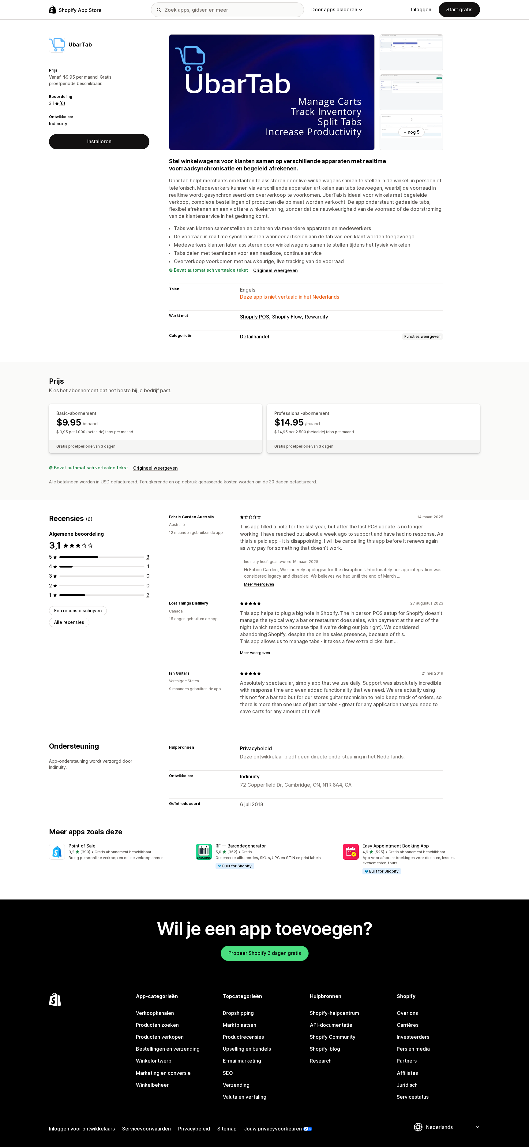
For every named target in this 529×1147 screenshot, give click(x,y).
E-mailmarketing (242, 1061)
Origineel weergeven (275, 270)
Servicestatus (413, 1097)
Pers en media (413, 1049)
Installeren (99, 141)
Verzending (236, 1085)
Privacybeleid (256, 748)
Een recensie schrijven (78, 610)
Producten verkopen (160, 1037)
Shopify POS (254, 317)
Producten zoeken (157, 1025)
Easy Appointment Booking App (395, 845)
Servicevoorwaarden (146, 1129)
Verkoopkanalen (155, 1013)
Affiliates (407, 1073)
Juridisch (407, 1085)
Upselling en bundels (247, 1049)
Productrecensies (243, 1037)
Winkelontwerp (153, 1061)
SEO (228, 1073)
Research (321, 1061)
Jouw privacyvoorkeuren (273, 1129)
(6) (62, 103)
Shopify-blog (325, 1049)
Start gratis (459, 9)
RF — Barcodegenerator (241, 845)
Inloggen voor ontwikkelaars (82, 1129)
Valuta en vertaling (244, 1097)
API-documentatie (331, 1025)
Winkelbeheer (152, 1085)
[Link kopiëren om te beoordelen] (217, 517)
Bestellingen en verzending (168, 1049)
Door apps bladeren (334, 9)
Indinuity (58, 123)
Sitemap (227, 1129)
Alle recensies (69, 622)
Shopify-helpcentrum (334, 1013)
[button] (117, 852)
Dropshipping (238, 1013)
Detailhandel (254, 336)
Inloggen (421, 9)
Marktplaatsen (239, 1025)
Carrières (407, 1025)
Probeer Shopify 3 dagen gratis (264, 953)
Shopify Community (332, 1037)
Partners (407, 1061)
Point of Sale (82, 845)
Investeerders (413, 1037)
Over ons (407, 1013)
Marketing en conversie (163, 1073)
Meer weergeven (259, 584)
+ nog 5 (411, 132)
